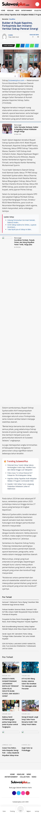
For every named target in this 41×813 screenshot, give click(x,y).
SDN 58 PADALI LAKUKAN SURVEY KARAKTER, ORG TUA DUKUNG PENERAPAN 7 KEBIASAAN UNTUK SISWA (19, 646)
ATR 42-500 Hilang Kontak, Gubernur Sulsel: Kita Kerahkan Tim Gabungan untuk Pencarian (29, 684)
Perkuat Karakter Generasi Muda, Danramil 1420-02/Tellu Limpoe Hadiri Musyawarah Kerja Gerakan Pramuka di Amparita (20, 611)
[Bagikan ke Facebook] (22, 46)
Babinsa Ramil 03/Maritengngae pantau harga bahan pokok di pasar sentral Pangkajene (10, 722)
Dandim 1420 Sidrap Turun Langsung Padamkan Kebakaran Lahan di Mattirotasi (20, 486)
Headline (10, 10)
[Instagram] (23, 793)
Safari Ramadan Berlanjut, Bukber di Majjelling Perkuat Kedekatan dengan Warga (26, 129)
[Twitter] (18, 793)
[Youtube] (27, 793)
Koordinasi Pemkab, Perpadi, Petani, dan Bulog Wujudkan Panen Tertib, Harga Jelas (24, 242)
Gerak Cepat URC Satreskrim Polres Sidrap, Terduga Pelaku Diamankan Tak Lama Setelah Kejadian (18, 636)
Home (3, 10)
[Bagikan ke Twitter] (27, 46)
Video (34, 777)
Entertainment (26, 10)
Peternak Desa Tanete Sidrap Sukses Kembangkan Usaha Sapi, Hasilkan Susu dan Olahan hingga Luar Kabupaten (21, 467)
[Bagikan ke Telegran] (36, 46)
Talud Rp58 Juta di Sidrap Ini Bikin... (19, 229)
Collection (25, 777)
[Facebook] (14, 793)
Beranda (5, 19)
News (17, 10)
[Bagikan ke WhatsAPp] (32, 46)
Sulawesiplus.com (16, 80)
